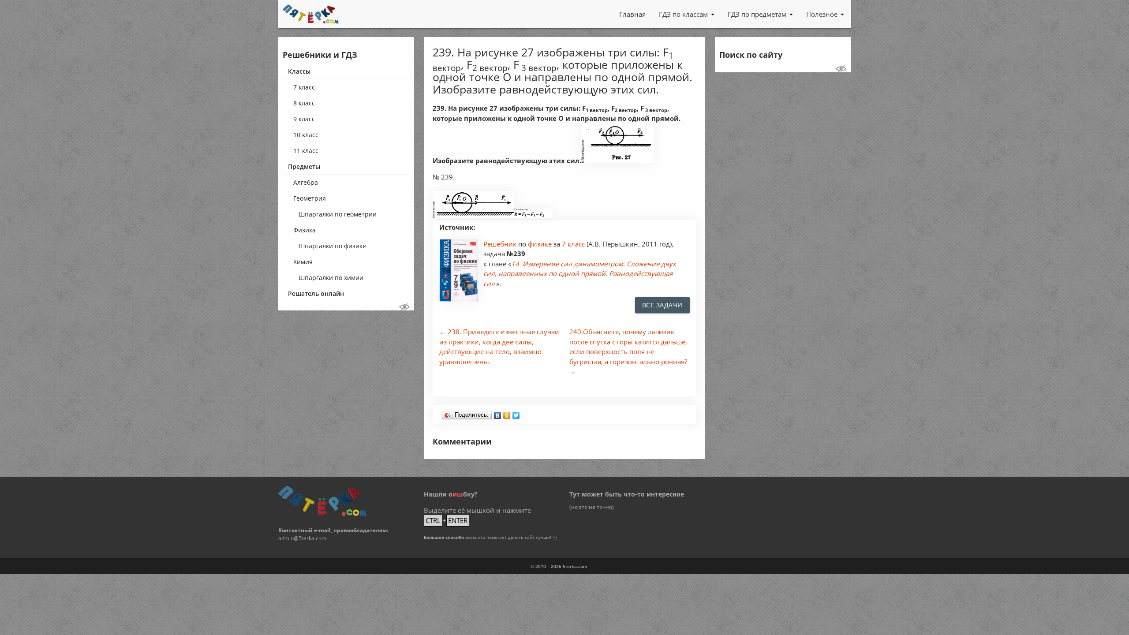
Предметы (304, 166)
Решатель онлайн (316, 293)
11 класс (305, 150)
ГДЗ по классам (683, 14)
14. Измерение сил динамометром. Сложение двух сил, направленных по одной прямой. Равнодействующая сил (579, 273)
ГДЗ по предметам (757, 14)
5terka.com (575, 566)
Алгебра (305, 182)
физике (540, 243)
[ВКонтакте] (497, 413)
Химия (303, 262)
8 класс (304, 103)
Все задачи (662, 305)
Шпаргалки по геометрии (338, 214)
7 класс (304, 87)
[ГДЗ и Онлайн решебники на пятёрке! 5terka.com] (310, 14)
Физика (304, 230)
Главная (632, 14)
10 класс (305, 135)
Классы (299, 71)
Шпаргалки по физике (332, 246)
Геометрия (309, 198)
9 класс (304, 119)
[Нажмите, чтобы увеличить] (617, 160)
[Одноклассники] (507, 413)
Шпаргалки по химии (331, 277)
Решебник (500, 243)
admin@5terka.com (302, 538)
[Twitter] (516, 413)
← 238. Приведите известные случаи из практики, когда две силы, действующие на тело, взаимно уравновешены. (499, 346)
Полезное (821, 14)
